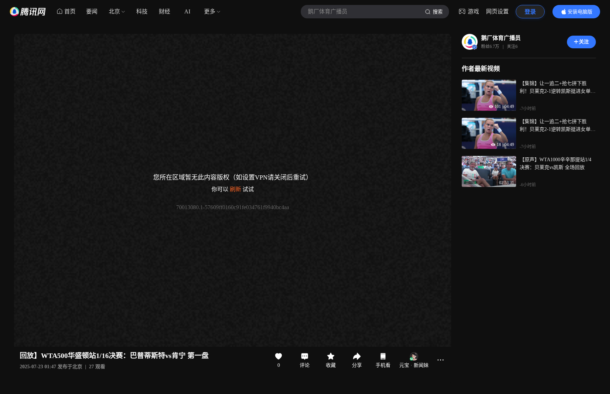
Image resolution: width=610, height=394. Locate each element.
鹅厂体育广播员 (501, 38)
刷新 (235, 189)
